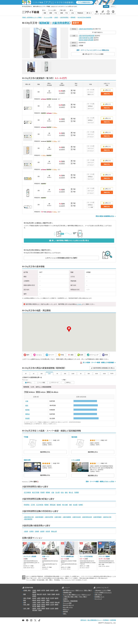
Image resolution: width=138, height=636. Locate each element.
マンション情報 (67, 603)
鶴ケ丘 (71, 492)
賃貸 (64, 590)
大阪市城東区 (67, 517)
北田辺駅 (90, 40)
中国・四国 (26, 604)
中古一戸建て (83, 596)
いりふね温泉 (76, 460)
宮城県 (47, 590)
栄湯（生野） (27, 460)
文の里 (57, 492)
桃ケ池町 (65, 505)
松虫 (62, 492)
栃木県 (58, 594)
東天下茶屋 (35, 492)
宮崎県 (56, 608)
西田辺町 (53, 505)
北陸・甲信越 (27, 598)
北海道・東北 (27, 590)
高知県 (43, 606)
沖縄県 (40, 610)
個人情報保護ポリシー (95, 620)
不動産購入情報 (67, 592)
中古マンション (86, 594)
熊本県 (47, 608)
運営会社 (83, 620)
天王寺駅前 (27, 492)
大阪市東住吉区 (87, 517)
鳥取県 (43, 604)
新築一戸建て (74, 596)
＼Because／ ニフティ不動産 (103, 590)
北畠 (26, 401)
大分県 (52, 608)
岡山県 (39, 604)
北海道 (34, 590)
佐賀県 (39, 608)
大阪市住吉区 (76, 517)
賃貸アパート (79, 590)
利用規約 (106, 620)
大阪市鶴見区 (28, 519)
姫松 (26, 405)
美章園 (76, 492)
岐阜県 (39, 600)
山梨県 (39, 598)
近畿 (24, 602)
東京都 (34, 594)
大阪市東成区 (39, 517)
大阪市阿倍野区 (61, 22)
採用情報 (113, 620)
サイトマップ (98, 599)
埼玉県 (44, 594)
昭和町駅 (45, 22)
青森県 (39, 590)
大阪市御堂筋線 (84, 35)
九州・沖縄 (26, 608)
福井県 (56, 598)
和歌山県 (54, 531)
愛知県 (34, 600)
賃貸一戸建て (87, 590)
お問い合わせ (98, 594)
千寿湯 (26, 437)
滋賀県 (42, 531)
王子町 (33, 505)
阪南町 (59, 505)
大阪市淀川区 (107, 517)
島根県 (47, 604)
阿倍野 (27, 418)
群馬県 (34, 596)
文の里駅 (90, 38)
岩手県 (43, 590)
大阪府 (81, 29)
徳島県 (56, 604)
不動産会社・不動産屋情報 (70, 601)
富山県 (47, 598)
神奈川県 (39, 594)
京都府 (37, 531)
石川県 (52, 598)
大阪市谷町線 (83, 38)
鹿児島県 (34, 610)
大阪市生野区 (49, 517)
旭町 (70, 505)
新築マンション (76, 594)
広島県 (34, 604)
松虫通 (75, 505)
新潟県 (34, 598)
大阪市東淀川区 (29, 517)
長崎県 (43, 608)
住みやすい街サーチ (68, 605)
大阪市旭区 (57, 517)
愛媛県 (39, 606)
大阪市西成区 (97, 517)
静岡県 (43, 600)
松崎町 (81, 505)
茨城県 (53, 594)
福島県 (34, 592)
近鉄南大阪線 (83, 40)
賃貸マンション (70, 590)
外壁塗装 (65, 611)
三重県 (47, 600)
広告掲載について (99, 596)
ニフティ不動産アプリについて (103, 592)
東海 (24, 600)
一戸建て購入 (66, 596)
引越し (65, 613)
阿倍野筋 (26, 505)
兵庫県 (31, 531)
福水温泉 (74, 437)
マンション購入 (67, 594)
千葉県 (49, 594)
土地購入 (65, 599)
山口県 (52, 604)
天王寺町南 (39, 505)
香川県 (34, 606)
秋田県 (52, 590)
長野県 (43, 598)
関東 (24, 594)
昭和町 (27, 410)
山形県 (56, 590)
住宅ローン (66, 609)
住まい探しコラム (68, 607)
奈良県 (48, 531)
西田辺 (27, 414)
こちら (79, 304)
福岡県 (34, 608)
